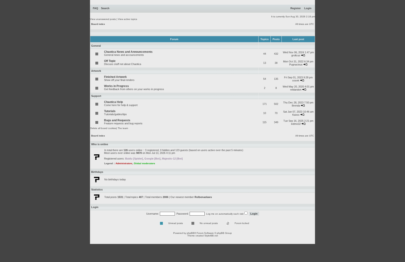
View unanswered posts (103, 19)
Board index (98, 24)
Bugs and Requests (117, 120)
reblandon (295, 89)
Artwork (96, 70)
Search (105, 8)
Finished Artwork (115, 77)
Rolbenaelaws (203, 197)
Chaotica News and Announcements (128, 51)
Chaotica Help (113, 102)
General (96, 45)
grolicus (295, 55)
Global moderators (144, 163)
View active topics (127, 19)
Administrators (124, 163)
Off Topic (110, 61)
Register (295, 8)
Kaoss (296, 114)
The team (123, 128)
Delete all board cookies (103, 128)
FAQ (95, 8)
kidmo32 (296, 123)
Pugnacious (296, 64)
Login (307, 8)
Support (96, 96)
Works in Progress (116, 86)
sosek (295, 80)
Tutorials (110, 111)
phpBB (190, 233)
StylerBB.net (211, 235)
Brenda (296, 105)
